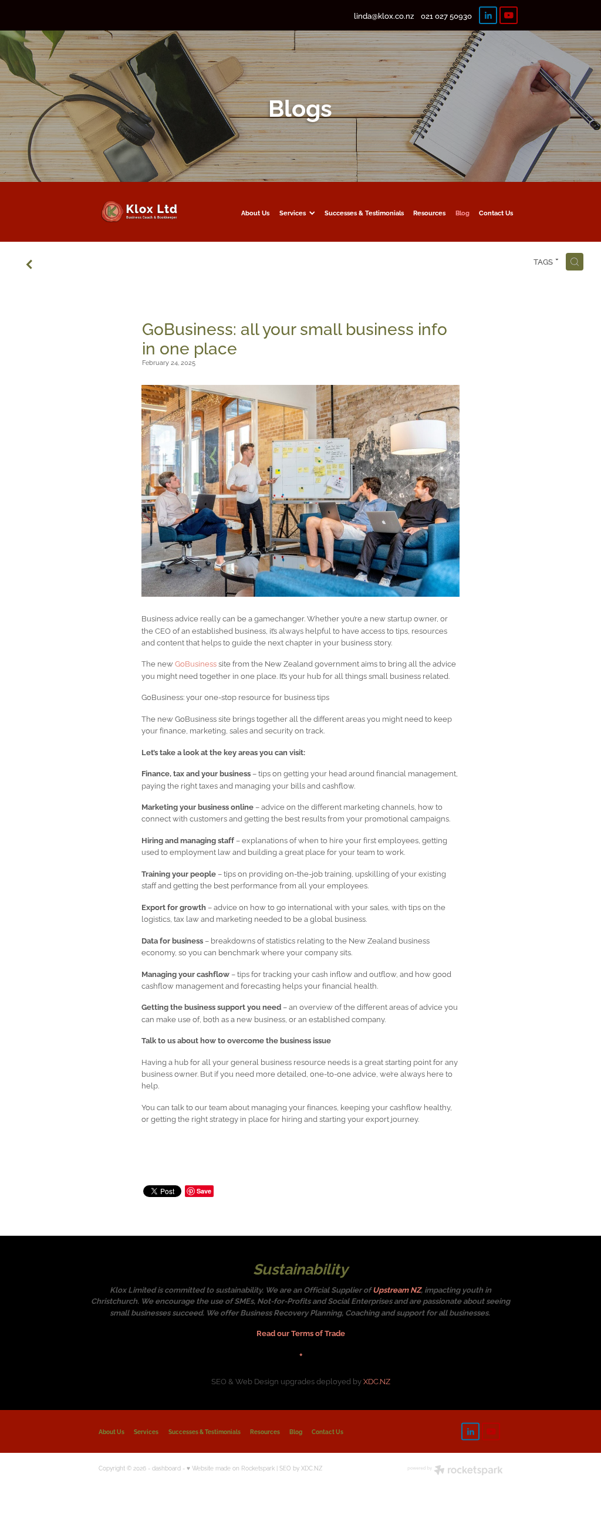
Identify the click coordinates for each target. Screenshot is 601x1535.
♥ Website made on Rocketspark (231, 1468)
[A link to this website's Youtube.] (508, 15)
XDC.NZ (376, 1380)
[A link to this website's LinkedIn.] (488, 15)
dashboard (166, 1468)
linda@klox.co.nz (384, 15)
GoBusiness (196, 663)
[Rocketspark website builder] (455, 1471)
